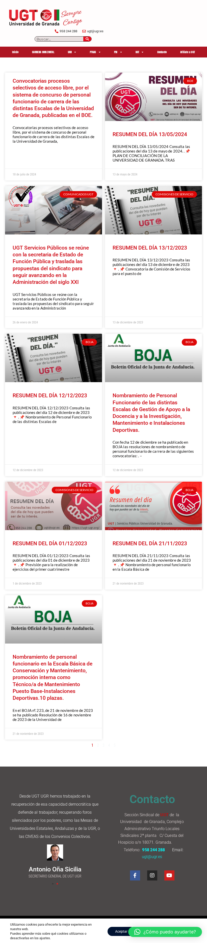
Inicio (15, 52)
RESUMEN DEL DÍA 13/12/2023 (150, 248)
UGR (70, 52)
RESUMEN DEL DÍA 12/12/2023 (50, 395)
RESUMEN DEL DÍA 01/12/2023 (50, 543)
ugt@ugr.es (152, 856)
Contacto (162, 52)
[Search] (87, 39)
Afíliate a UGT (187, 52)
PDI (116, 52)
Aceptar (121, 931)
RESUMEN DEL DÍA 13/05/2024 (150, 134)
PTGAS (93, 52)
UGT (137, 52)
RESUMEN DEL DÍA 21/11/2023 (150, 543)
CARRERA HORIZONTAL (43, 52)
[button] (53, 884)
